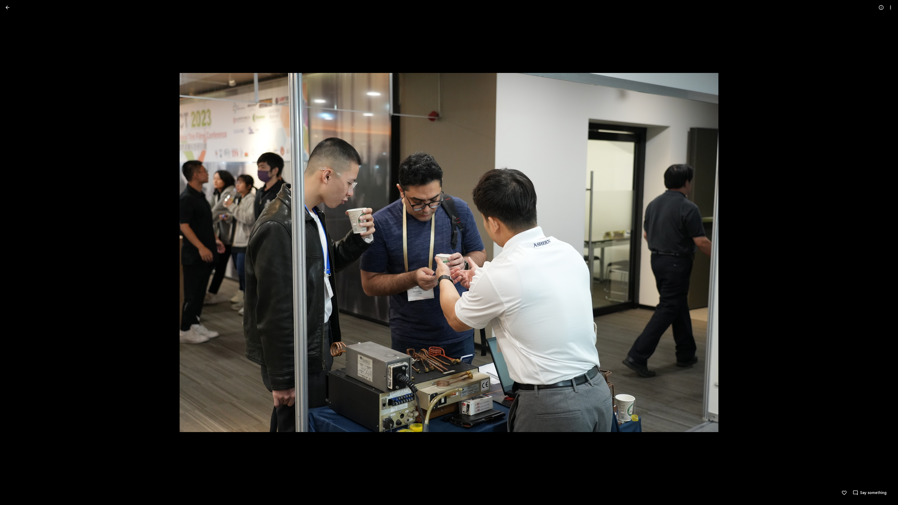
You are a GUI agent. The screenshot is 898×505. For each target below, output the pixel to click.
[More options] (890, 7)
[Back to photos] (7, 7)
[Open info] (881, 7)
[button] (13, 252)
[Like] (844, 493)
